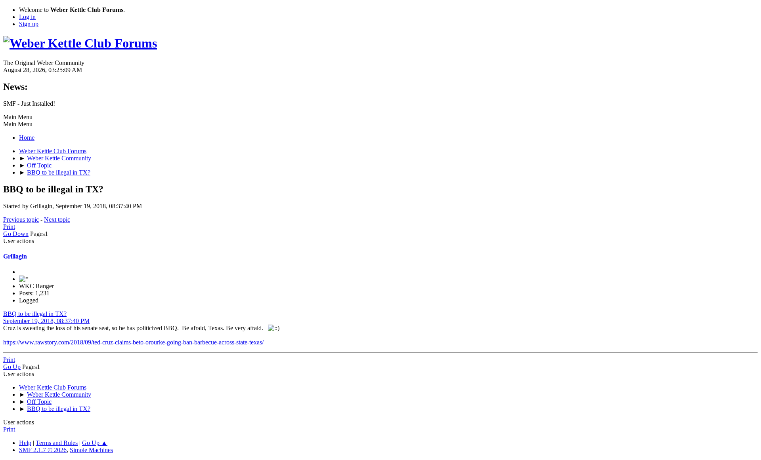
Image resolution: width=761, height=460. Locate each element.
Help (25, 442)
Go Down (16, 233)
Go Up (12, 366)
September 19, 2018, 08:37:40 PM (46, 320)
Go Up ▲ (94, 442)
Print (9, 226)
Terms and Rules (57, 442)
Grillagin (15, 256)
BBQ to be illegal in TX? (35, 313)
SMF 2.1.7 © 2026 (43, 450)
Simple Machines (91, 450)
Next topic (57, 219)
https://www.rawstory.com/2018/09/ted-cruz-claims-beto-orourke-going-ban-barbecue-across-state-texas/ (133, 342)
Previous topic (21, 219)
